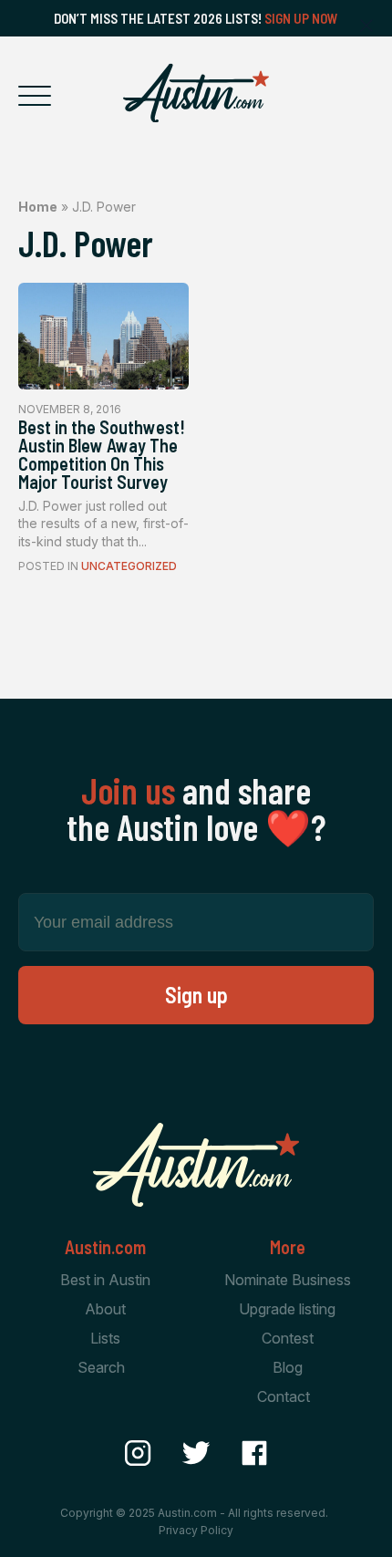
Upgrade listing (287, 1309)
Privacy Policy (196, 1530)
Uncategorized (129, 566)
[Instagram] (137, 1453)
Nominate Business (287, 1280)
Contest (288, 1338)
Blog (288, 1367)
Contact (283, 1396)
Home (37, 206)
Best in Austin (105, 1280)
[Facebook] (254, 1453)
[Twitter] (196, 1453)
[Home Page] (196, 93)
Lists (105, 1338)
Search (101, 1367)
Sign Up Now (301, 18)
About (105, 1309)
